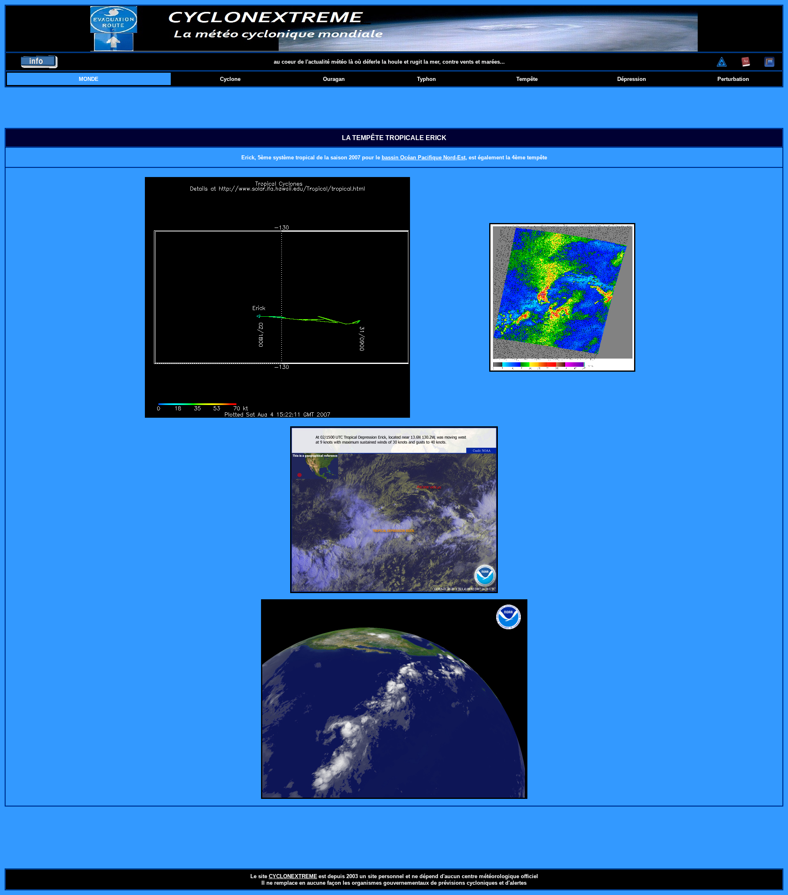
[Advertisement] (394, 107)
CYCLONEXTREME (293, 876)
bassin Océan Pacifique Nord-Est (423, 157)
